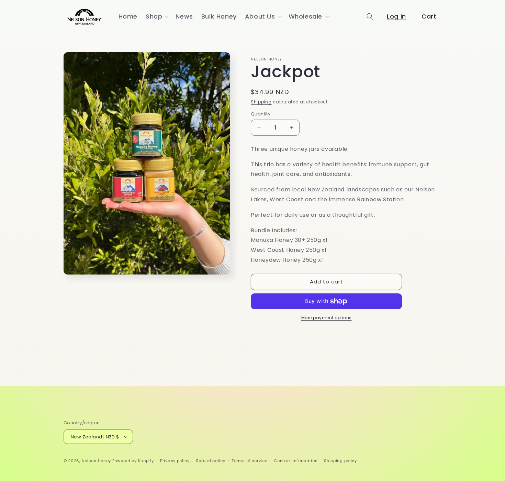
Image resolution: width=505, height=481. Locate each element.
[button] (156, 16)
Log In (396, 16)
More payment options (326, 318)
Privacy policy (175, 460)
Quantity (260, 114)
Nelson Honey (96, 460)
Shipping (261, 102)
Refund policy (210, 460)
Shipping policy (340, 460)
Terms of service (249, 460)
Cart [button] (429, 16)
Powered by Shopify (133, 460)
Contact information (295, 460)
